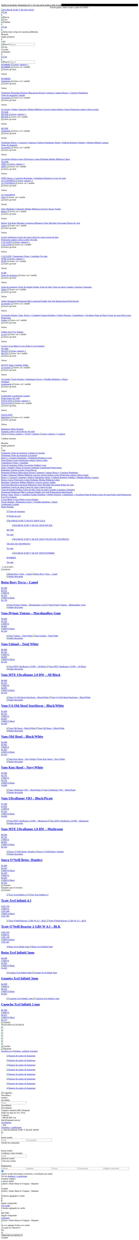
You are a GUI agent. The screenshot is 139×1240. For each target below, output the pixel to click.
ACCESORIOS (8, 181)
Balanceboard (62, 301)
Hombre (19, 429)
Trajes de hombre (25, 287)
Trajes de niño (46, 287)
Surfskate (5, 382)
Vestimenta (5, 81)
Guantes (70, 287)
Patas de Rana (101, 315)
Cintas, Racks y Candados (29, 315)
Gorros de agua (24, 237)
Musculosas (33, 93)
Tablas (4, 289)
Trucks (14, 379)
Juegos (54, 109)
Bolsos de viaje (73, 223)
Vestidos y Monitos (86, 142)
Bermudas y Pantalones (34, 178)
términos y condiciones (17, 1176)
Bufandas (44, 159)
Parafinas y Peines (56, 315)
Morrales (21, 223)
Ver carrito (5, 1206)
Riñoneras (39, 223)
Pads (123, 315)
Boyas (24, 431)
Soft (54, 301)
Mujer (13, 429)
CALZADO (6, 242)
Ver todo (4, 112)
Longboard (36, 301)
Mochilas (53, 223)
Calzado (21, 95)
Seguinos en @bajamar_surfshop (15, 1051)
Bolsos (60, 109)
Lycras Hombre (38, 346)
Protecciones (6, 398)
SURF (4, 259)
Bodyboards (73, 301)
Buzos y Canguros (70, 93)
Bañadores (5, 417)
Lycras (55, 178)
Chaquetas (87, 287)
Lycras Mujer (13, 346)
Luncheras (29, 223)
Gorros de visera (38, 237)
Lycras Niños (25, 346)
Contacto (35, 434)
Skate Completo (16, 365)
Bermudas (15, 93)
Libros (90, 109)
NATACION (7, 401)
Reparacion (6, 318)
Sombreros (12, 237)
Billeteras (38, 109)
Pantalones (83, 93)
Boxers (42, 93)
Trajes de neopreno (9, 95)
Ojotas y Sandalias (32, 256)
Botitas (36, 287)
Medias (31, 109)
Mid (29, 301)
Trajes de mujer (59, 287)
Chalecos (41, 142)
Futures (20, 332)
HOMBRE (6, 64)
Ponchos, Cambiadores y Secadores (79, 315)
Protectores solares (78, 109)
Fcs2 (10, 332)
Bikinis (98, 142)
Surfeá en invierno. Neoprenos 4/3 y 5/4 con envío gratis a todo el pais (31, 5)
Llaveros (47, 109)
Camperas (50, 93)
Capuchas (78, 287)
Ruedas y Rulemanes (27, 379)
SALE (4, 434)
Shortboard (12, 301)
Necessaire (62, 223)
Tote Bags (12, 223)
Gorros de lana (52, 237)
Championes (18, 256)
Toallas (14, 109)
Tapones (5, 431)
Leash (128, 315)
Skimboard (22, 301)
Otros (3, 197)
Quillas (4, 320)
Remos (14, 315)
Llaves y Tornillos (44, 379)
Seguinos (34, 1051)
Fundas (44, 315)
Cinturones (23, 109)
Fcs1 (14, 332)
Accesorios (6, 98)
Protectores (29, 159)
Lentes (96, 109)
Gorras (18, 431)
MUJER (5, 114)
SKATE (5, 351)
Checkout (5, 1218)
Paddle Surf (46, 301)
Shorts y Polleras (62, 142)
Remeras (24, 93)
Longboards (6, 384)
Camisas (58, 93)
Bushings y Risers (60, 379)
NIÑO (4, 164)
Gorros (67, 109)
